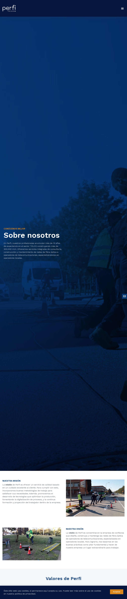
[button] (122, 8)
